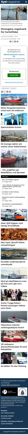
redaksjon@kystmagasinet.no (10, 385)
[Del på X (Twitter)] (13, 41)
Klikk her (14, 75)
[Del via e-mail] (17, 41)
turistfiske (5, 88)
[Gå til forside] (12, 2)
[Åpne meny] (26, 2)
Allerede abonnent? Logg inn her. (14, 82)
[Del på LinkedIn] (15, 41)
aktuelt (13, 88)
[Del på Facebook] (10, 41)
